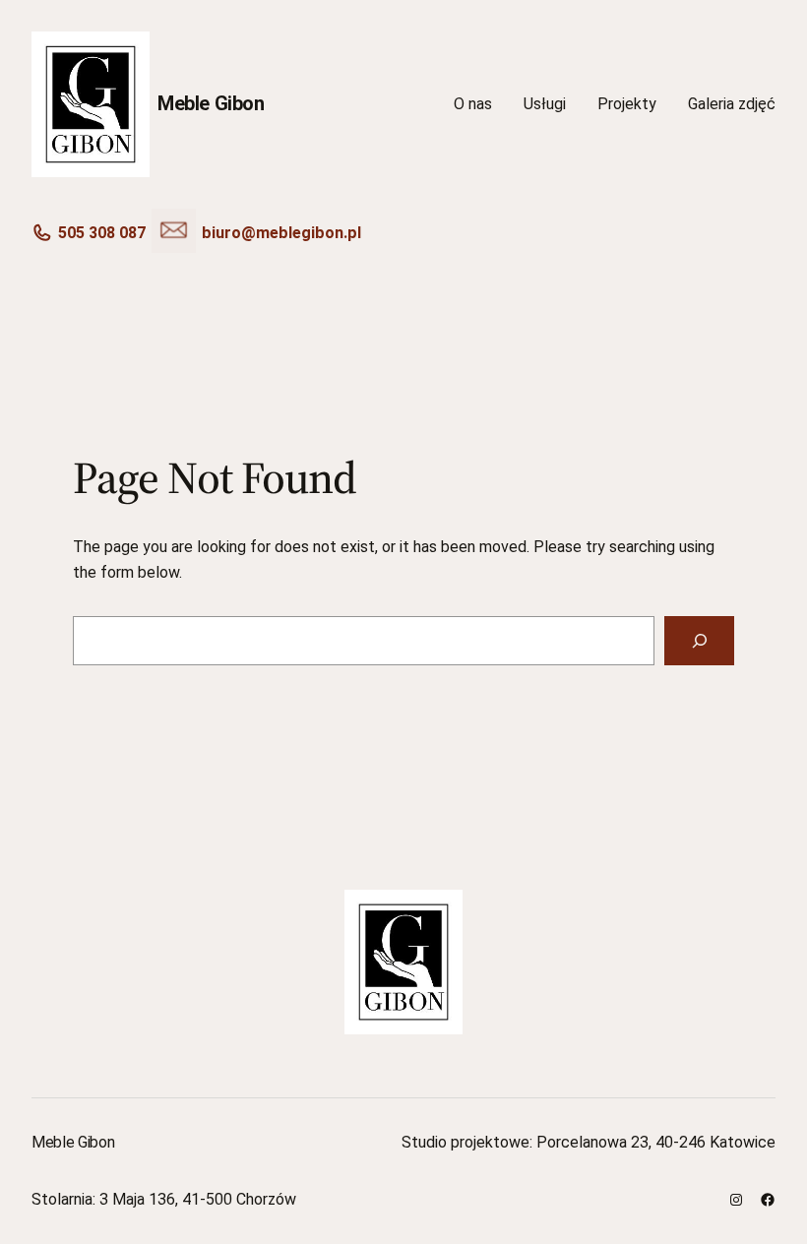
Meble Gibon (211, 103)
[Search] (699, 640)
